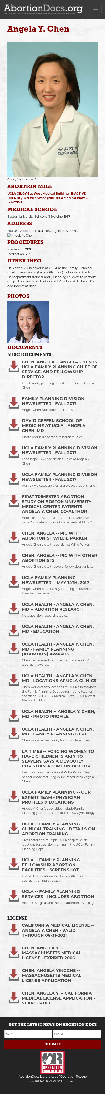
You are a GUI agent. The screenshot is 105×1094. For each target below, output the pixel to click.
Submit (53, 1044)
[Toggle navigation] (96, 9)
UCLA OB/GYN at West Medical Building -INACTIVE (46, 193)
